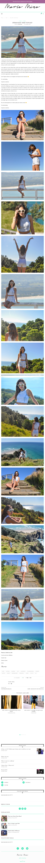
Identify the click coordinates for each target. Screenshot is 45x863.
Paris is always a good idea (14, 823)
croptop (3, 673)
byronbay (37, 671)
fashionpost (21, 673)
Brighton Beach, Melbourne (14, 830)
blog (18, 671)
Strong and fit (4, 769)
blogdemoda (23, 671)
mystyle (31, 673)
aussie (3, 671)
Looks (6, 17)
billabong (13, 671)
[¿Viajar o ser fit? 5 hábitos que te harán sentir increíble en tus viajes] (40, 749)
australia (7, 671)
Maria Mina (20, 24)
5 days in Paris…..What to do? (7, 765)
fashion (8, 673)
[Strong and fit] (40, 769)
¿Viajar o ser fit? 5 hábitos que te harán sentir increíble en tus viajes (16, 749)
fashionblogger (14, 673)
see (35, 673)
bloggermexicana (30, 671)
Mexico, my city (4, 756)
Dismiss (30, 1)
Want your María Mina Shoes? (15, 816)
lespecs (27, 673)
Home (2, 17)
